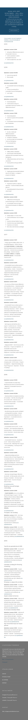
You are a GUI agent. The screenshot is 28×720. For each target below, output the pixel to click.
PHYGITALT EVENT (6, 677)
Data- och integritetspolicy (8, 659)
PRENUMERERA (14, 30)
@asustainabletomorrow (12, 694)
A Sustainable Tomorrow (11, 697)
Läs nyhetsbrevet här (9, 63)
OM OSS (4, 674)
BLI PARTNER (5, 680)
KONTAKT (4, 683)
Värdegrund (4, 662)
